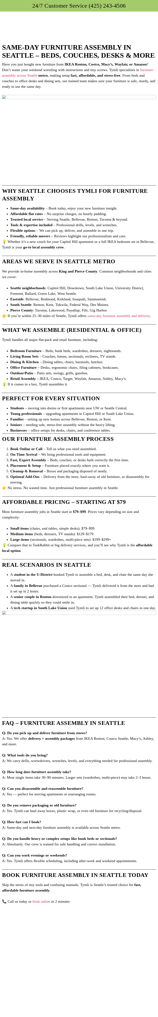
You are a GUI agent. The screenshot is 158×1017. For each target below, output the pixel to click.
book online (41, 901)
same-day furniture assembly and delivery (118, 316)
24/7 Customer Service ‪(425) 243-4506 (79, 5)
